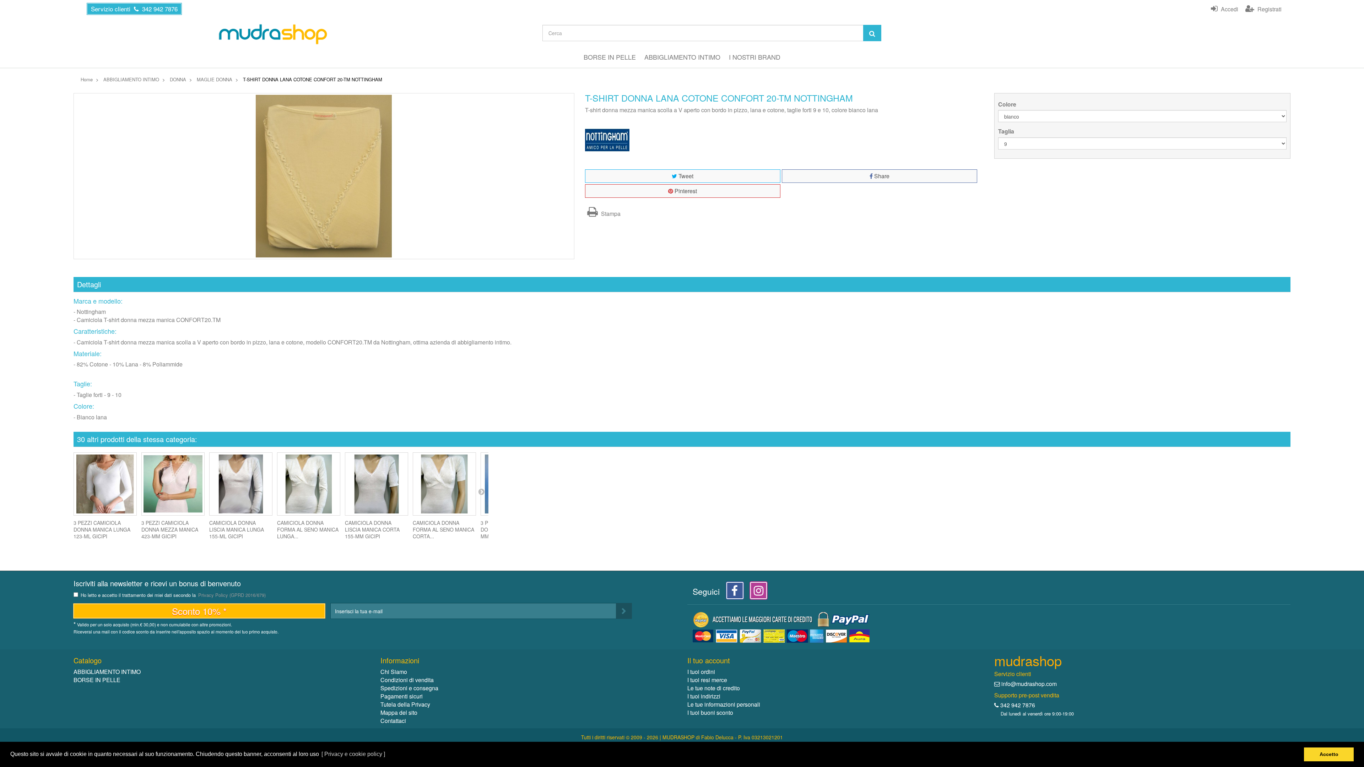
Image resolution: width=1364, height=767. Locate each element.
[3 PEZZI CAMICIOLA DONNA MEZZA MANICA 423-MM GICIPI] (173, 484)
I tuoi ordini (701, 672)
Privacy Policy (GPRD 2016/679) (232, 595)
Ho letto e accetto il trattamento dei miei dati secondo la (173, 595)
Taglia (1007, 131)
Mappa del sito (398, 712)
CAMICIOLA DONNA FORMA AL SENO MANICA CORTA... (443, 529)
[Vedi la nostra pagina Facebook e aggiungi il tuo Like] (733, 592)
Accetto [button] (1329, 754)
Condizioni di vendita (407, 680)
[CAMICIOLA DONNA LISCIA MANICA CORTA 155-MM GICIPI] (376, 484)
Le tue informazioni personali (723, 704)
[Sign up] (624, 611)
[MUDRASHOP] (273, 34)
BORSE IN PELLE (610, 56)
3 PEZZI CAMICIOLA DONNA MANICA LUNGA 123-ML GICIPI (102, 529)
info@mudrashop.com (1029, 684)
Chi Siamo (393, 672)
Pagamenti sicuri (401, 696)
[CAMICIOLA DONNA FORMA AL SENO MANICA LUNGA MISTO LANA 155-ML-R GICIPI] (308, 484)
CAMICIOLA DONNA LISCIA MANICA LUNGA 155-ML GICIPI (236, 529)
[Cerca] (872, 33)
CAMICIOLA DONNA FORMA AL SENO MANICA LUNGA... (308, 529)
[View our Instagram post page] (756, 592)
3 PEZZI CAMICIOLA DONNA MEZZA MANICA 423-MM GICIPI (169, 529)
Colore (1008, 104)
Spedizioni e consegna (409, 688)
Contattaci (393, 721)
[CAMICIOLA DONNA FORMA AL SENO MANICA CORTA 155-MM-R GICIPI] (444, 484)
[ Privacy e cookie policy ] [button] (353, 754)
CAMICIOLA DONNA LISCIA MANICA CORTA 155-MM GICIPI (372, 529)
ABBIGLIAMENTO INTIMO (682, 56)
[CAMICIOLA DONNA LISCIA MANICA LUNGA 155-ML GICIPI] (240, 484)
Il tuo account (708, 660)
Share (881, 176)
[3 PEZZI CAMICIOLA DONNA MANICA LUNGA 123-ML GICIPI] (105, 484)
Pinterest (685, 191)
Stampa (610, 214)
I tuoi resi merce (707, 680)
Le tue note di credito (713, 688)
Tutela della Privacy (405, 704)
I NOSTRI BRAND (754, 56)
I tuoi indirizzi (703, 696)
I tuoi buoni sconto (710, 712)
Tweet (685, 176)
